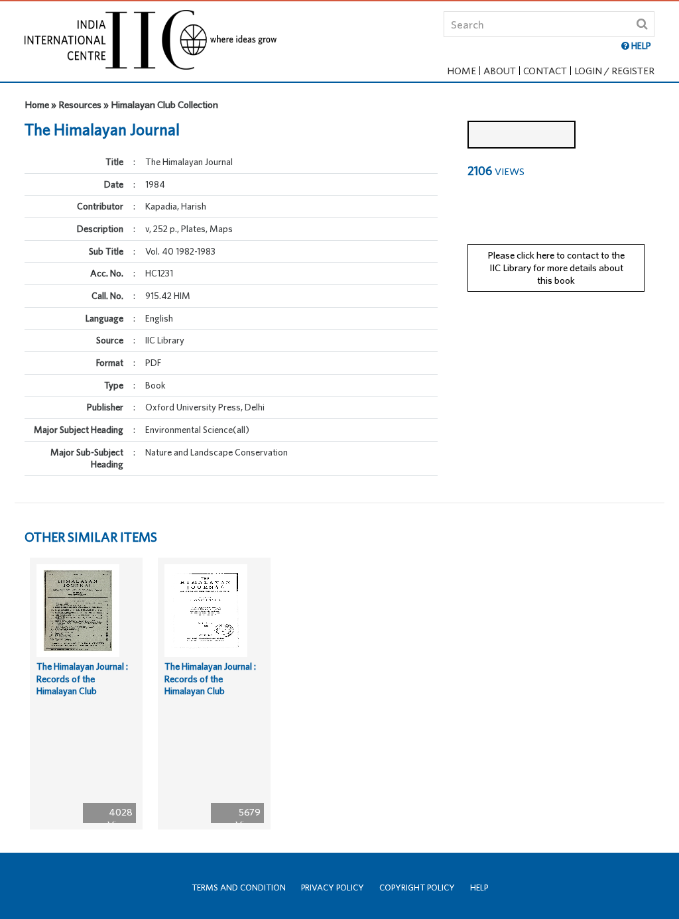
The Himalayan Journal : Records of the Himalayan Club (82, 678)
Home (461, 70)
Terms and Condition (239, 887)
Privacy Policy (332, 887)
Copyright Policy (417, 887)
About (499, 70)
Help (479, 887)
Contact (545, 70)
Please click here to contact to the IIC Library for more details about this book (556, 267)
